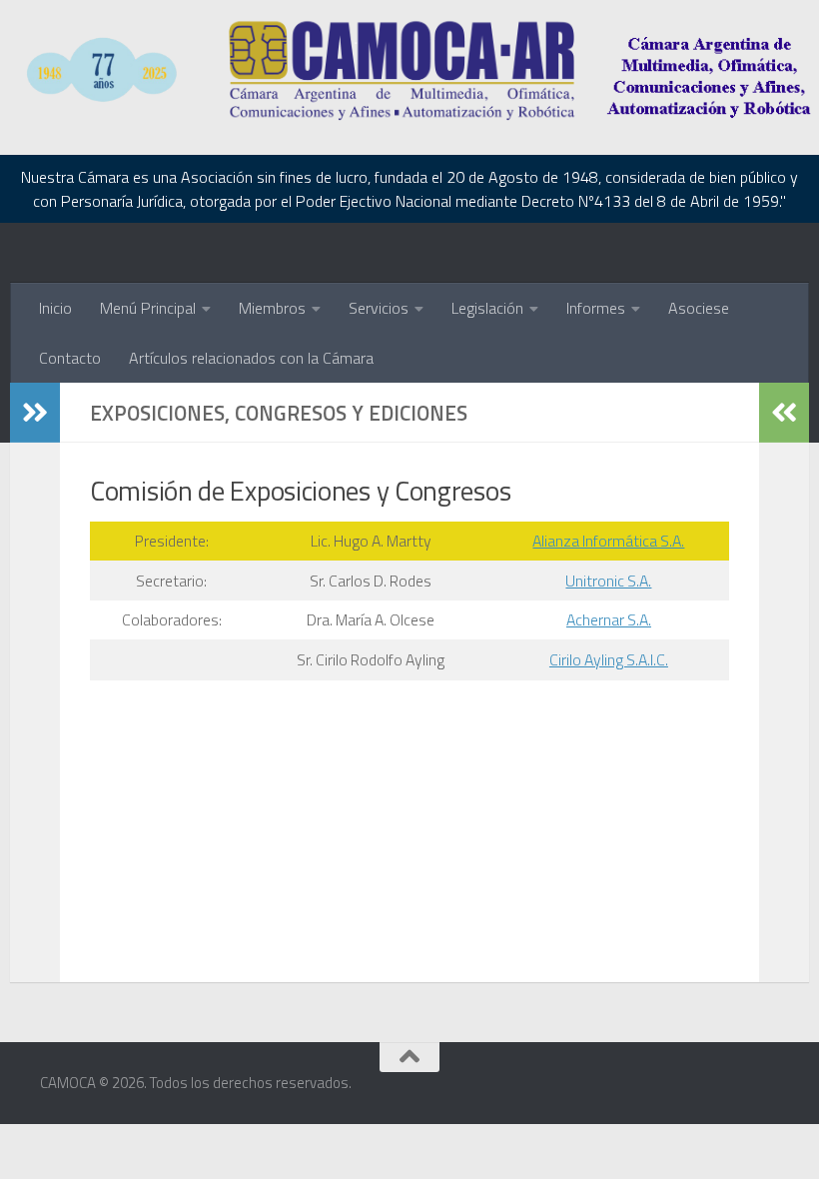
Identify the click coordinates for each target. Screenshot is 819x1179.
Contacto (70, 358)
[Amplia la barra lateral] (35, 413)
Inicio (55, 308)
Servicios (379, 308)
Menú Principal (148, 308)
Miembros (272, 308)
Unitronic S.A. (608, 580)
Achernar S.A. (608, 619)
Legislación (487, 308)
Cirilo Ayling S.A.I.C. (608, 659)
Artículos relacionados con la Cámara (251, 358)
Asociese (698, 308)
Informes (595, 308)
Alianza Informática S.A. (608, 541)
